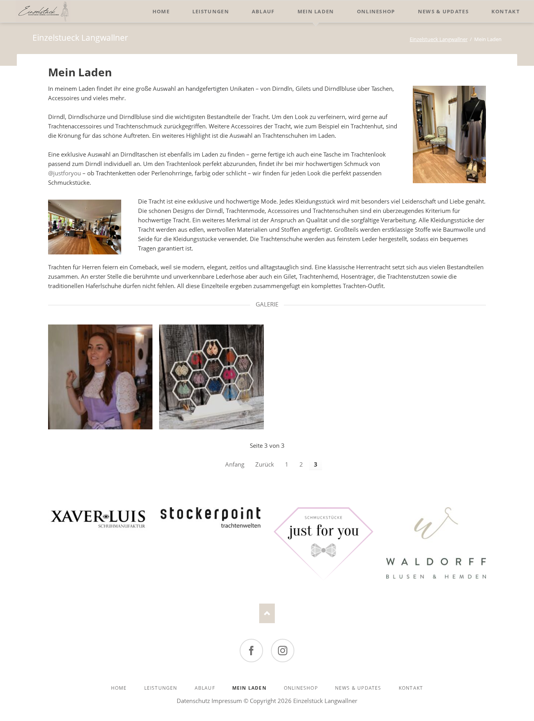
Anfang (234, 464)
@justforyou (64, 173)
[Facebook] (251, 650)
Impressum (226, 701)
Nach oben (267, 613)
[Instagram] (282, 650)
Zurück (264, 464)
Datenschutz (193, 701)
